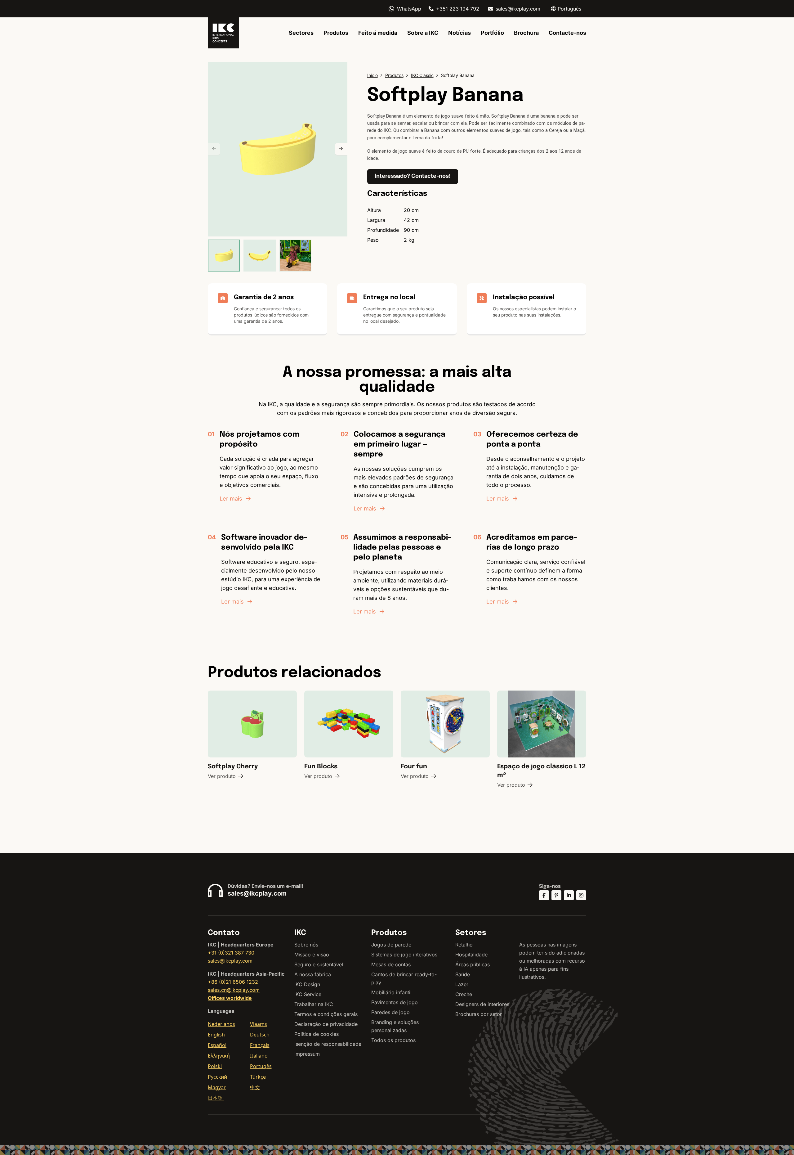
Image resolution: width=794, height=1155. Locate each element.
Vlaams (258, 1024)
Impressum (307, 1054)
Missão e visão (311, 954)
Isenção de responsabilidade (327, 1044)
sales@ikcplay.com (518, 9)
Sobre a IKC (422, 32)
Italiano (259, 1055)
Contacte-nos (567, 32)
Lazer (461, 984)
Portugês (261, 1066)
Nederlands (221, 1024)
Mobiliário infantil (391, 992)
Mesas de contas (391, 964)
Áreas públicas (472, 964)
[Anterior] (214, 149)
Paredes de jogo (390, 1012)
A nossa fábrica (312, 974)
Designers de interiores (482, 1004)
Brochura (526, 32)
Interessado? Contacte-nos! (413, 176)
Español (217, 1045)
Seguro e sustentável (318, 964)
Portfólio (492, 32)
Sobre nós (306, 945)
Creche (463, 994)
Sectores (301, 32)
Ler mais (231, 498)
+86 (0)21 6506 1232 (233, 982)
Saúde (462, 974)
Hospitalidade (471, 954)
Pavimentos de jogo (394, 1002)
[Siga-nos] (544, 895)
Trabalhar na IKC (313, 1004)
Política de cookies (316, 1034)
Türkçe (258, 1076)
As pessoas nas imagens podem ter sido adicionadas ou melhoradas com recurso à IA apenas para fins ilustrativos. (552, 961)
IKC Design (307, 984)
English (216, 1034)
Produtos (335, 32)
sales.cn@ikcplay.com (234, 990)
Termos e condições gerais (326, 1014)
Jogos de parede (391, 945)
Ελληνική (219, 1055)
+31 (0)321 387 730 (231, 953)
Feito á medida (377, 32)
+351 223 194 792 (457, 9)
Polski (215, 1066)
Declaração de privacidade (326, 1024)
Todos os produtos (393, 1040)
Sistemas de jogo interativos (404, 954)
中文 (255, 1087)
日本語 (216, 1097)
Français (260, 1045)
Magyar (217, 1087)
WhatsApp (409, 9)
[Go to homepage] (223, 32)
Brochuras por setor (478, 1014)
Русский (217, 1076)
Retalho (464, 945)
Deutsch (260, 1034)
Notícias (459, 32)
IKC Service (307, 994)
